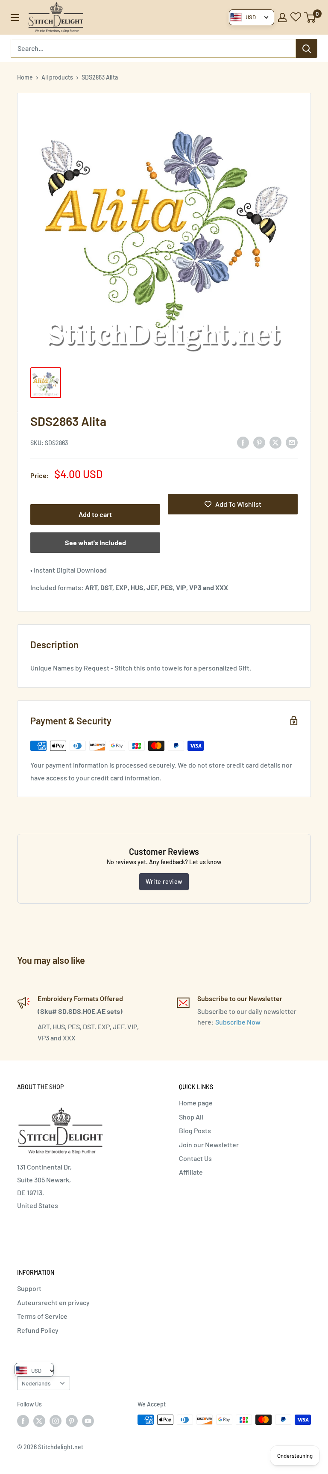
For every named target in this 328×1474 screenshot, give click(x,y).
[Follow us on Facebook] (23, 1421)
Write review (164, 881)
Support (29, 1288)
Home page (196, 1103)
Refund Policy (38, 1330)
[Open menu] (15, 17)
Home (25, 77)
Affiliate (191, 1172)
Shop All (191, 1117)
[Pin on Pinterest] (259, 442)
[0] (310, 17)
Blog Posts (195, 1130)
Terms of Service (42, 1316)
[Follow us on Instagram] (56, 1421)
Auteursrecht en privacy (53, 1302)
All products (57, 77)
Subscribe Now (238, 1022)
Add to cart (95, 514)
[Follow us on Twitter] (39, 1421)
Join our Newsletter (209, 1144)
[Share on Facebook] (243, 442)
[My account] (282, 17)
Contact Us (195, 1158)
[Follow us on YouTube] (88, 1421)
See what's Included (95, 542)
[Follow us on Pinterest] (72, 1421)
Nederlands (36, 1383)
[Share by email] (292, 442)
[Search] (306, 48)
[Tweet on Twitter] (275, 442)
